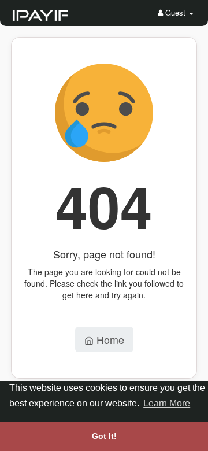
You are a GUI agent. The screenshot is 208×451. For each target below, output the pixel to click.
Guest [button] (175, 12)
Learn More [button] (166, 403)
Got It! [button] (104, 436)
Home (109, 339)
